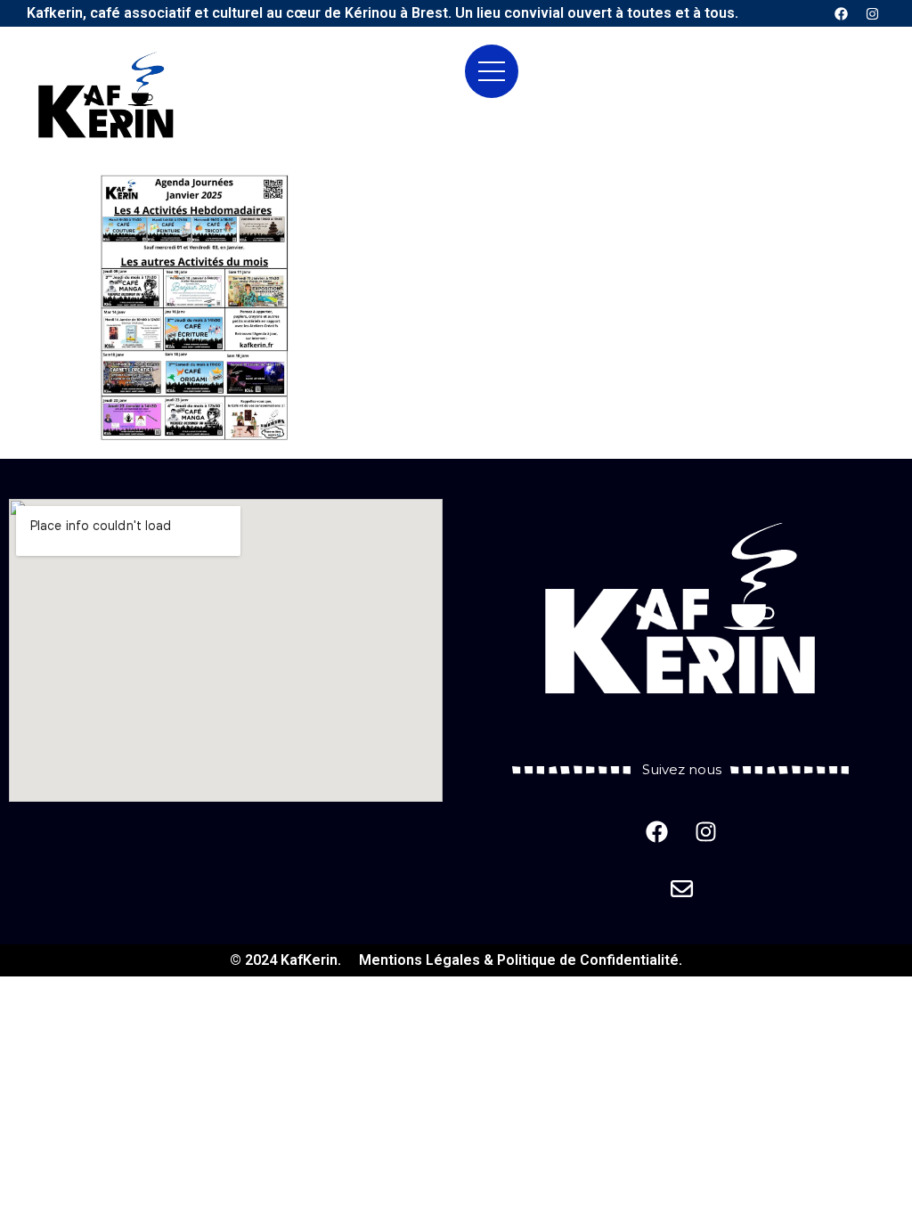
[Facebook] (840, 13)
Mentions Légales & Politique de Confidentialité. (520, 960)
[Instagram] (872, 13)
